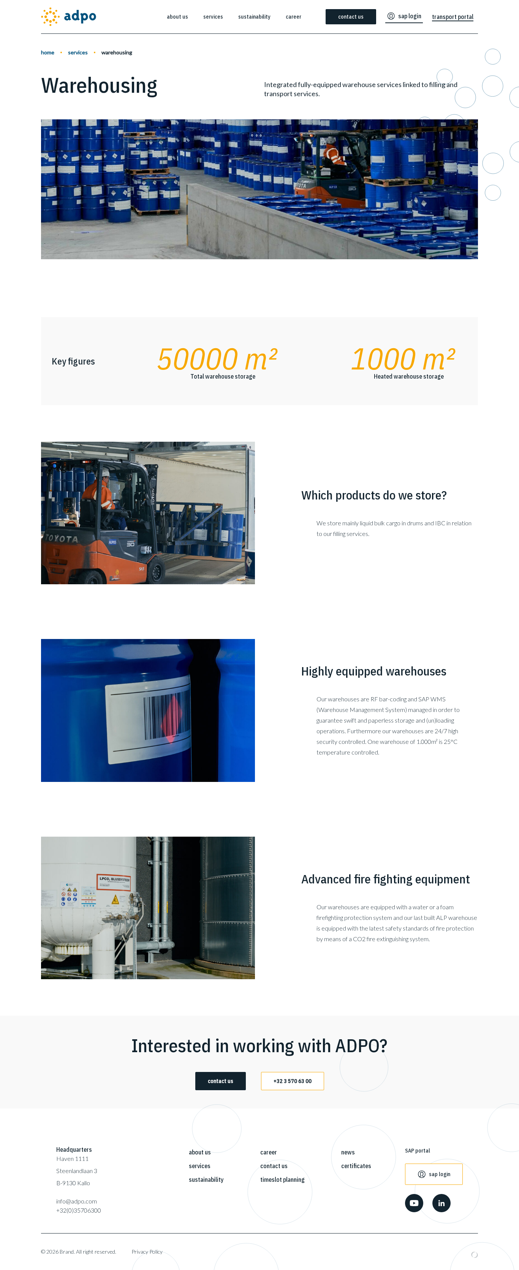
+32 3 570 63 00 (293, 1081)
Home (47, 52)
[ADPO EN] (68, 16)
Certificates (356, 1166)
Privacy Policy (147, 1251)
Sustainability (254, 16)
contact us (220, 1081)
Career (293, 16)
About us (177, 16)
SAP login (439, 1174)
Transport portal (452, 17)
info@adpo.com (76, 1201)
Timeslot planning (282, 1179)
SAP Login (409, 16)
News (348, 1152)
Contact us (351, 16)
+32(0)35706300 (78, 1210)
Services (213, 16)
